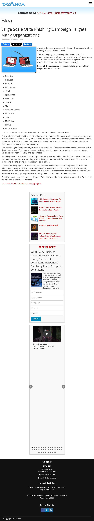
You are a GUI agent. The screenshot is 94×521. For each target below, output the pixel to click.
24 (52, 449)
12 (57, 447)
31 (43, 452)
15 (32, 449)
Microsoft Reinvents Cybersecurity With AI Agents (47, 495)
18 (39, 449)
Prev (31, 387)
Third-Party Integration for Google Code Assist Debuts (50, 200)
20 (43, 449)
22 (48, 449)
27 (59, 449)
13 (59, 447)
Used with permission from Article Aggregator (21, 183)
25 (55, 449)
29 (39, 452)
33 (48, 452)
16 (34, 449)
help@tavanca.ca (65, 13)
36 (55, 452)
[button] (91, 3)
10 (52, 447)
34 (50, 452)
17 (36, 449)
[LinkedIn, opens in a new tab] (47, 510)
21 (45, 449)
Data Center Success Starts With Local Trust (47, 487)
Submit (36, 319)
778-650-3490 (45, 13)
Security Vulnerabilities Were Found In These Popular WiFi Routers (51, 218)
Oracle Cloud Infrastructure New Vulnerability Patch (50, 208)
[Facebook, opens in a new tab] (43, 510)
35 (52, 452)
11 (55, 447)
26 (57, 449)
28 (61, 449)
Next (63, 387)
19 (41, 449)
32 (45, 452)
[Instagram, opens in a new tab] (51, 510)
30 (41, 452)
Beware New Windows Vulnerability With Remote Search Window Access (50, 236)
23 (50, 449)
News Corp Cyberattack (48, 225)
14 (61, 447)
